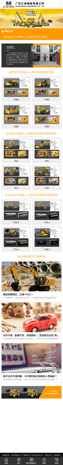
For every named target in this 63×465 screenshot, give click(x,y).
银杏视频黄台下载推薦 (31, 256)
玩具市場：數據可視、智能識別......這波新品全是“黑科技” (33, 335)
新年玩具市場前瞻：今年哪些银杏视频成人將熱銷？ (30, 376)
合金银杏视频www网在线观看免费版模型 (31, 133)
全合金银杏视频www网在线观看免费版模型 (31, 195)
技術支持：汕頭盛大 (53, 455)
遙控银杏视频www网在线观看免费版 (31, 72)
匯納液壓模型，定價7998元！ (18, 294)
